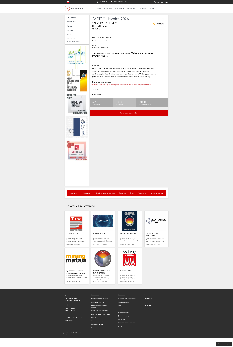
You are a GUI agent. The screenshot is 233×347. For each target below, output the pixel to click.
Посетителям (131, 8)
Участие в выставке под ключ (99, 298)
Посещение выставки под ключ (127, 298)
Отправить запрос (224, 344)
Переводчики (122, 319)
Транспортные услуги (124, 316)
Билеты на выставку (73, 42)
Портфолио (148, 305)
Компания (143, 8)
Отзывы (147, 302)
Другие (93, 328)
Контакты (151, 8)
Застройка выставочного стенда (100, 314)
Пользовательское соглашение (73, 317)
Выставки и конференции (104, 8)
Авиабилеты (71, 38)
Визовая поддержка (97, 324)
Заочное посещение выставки (126, 323)
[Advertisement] (76, 173)
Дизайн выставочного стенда (105, 193)
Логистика (70, 30)
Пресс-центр (148, 298)
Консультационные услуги (98, 302)
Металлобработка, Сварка (142, 85)
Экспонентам (118, 8)
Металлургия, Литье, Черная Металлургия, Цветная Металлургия (113, 85)
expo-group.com (76, 332)
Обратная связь (129, 2)
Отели (69, 34)
